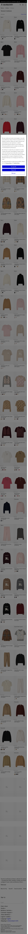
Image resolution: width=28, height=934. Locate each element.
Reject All (13, 170)
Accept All (13, 166)
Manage (13, 173)
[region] (13, 155)
